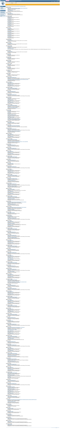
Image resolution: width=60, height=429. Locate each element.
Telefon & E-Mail (2, 14)
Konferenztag (9, 112)
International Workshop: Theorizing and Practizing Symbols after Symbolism (17, 207)
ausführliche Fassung (2, 7)
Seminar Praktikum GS (10, 82)
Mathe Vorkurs (9, 54)
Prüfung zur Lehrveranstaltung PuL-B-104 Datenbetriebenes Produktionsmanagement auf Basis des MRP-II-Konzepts (22, 399)
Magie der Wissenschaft (10, 48)
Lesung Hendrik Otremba (11, 338)
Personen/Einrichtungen (2, 15)
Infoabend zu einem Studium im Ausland (13, 107)
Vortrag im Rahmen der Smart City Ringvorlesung (14, 125)
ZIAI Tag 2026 (9, 110)
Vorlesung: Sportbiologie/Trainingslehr (12, 105)
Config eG (56, 427)
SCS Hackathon (10, 28)
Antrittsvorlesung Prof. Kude (11, 223)
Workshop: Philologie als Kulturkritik (12, 355)
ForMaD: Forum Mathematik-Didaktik (12, 237)
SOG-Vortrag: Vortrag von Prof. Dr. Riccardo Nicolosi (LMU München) (16, 327)
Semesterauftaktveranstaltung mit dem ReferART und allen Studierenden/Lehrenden (18, 79)
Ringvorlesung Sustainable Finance (12, 77)
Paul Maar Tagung (10, 43)
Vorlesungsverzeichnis (2, 11)
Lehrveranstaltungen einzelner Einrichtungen (2, 12)
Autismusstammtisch (10, 10)
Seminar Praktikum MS (10, 136)
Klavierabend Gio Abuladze (11, 209)
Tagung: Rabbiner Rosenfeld (11, 212)
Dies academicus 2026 (10, 163)
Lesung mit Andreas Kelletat (11, 198)
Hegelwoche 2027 (10, 421)
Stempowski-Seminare (10, 411)
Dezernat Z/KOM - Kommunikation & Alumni (20, 6)
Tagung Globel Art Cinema (11, 122)
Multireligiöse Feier (10, 414)
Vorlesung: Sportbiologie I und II (11, 91)
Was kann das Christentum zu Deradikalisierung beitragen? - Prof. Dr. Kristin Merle (18, 141)
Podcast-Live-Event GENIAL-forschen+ (12, 178)
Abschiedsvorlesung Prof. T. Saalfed (12, 329)
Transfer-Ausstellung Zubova (11, 386)
